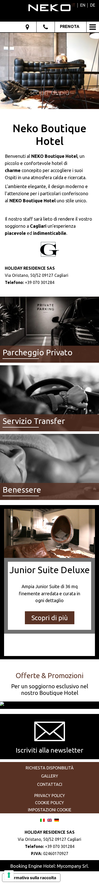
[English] (49, 819)
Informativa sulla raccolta (31, 877)
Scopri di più (49, 617)
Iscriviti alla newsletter (49, 750)
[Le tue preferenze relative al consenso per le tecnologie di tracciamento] (9, 875)
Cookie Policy (49, 802)
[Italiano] (42, 819)
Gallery (49, 776)
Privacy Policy (49, 795)
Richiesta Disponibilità (50, 768)
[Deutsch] (56, 819)
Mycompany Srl (72, 865)
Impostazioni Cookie (49, 809)
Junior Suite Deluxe (49, 570)
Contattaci (49, 784)
